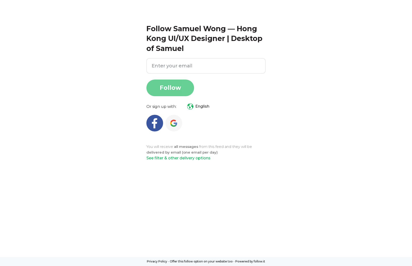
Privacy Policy (157, 261)
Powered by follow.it (250, 261)
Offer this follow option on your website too (201, 261)
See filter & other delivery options (178, 158)
